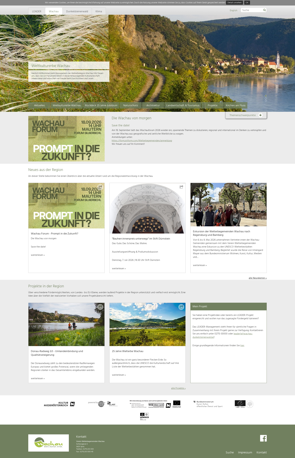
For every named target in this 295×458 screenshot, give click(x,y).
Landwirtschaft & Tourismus (182, 105)
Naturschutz (130, 105)
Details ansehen (235, 2)
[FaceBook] (263, 438)
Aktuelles (39, 105)
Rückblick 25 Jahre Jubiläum (101, 105)
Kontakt (262, 452)
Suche (230, 452)
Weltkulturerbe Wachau (67, 105)
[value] (264, 10)
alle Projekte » (178, 388)
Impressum (245, 452)
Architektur (153, 105)
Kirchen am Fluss (235, 105)
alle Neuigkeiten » (258, 278)
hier (242, 346)
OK (247, 2)
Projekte (212, 105)
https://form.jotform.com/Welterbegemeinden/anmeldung (142, 141)
